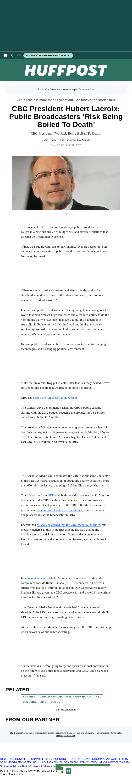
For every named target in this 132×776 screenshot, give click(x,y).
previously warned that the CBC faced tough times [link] (68, 524)
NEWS (4, 758)
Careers (53, 762)
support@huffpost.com (65, 735)
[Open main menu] (5, 55)
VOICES (56, 758)
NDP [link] (51, 495)
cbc (98, 696)
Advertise (17, 762)
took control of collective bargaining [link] (59, 510)
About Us (5, 762)
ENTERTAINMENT (33, 758)
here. (113, 100)
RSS (39, 762)
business (29, 696)
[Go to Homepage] (68, 771)
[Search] (19, 55)
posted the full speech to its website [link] (55, 397)
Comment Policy (87, 762)
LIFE (48, 758)
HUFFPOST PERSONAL (76, 758)
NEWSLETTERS (117, 758)
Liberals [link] (32, 495)
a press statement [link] (35, 578)
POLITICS (14, 758)
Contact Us (29, 762)
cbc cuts (57, 702)
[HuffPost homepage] (44, 755)
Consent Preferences (43, 766)
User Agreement (67, 762)
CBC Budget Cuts (34, 702)
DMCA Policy (105, 762)
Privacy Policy (21, 766)
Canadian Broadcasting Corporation (65, 696)
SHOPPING (99, 758)
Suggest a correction (66, 709)
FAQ (111, 733)
